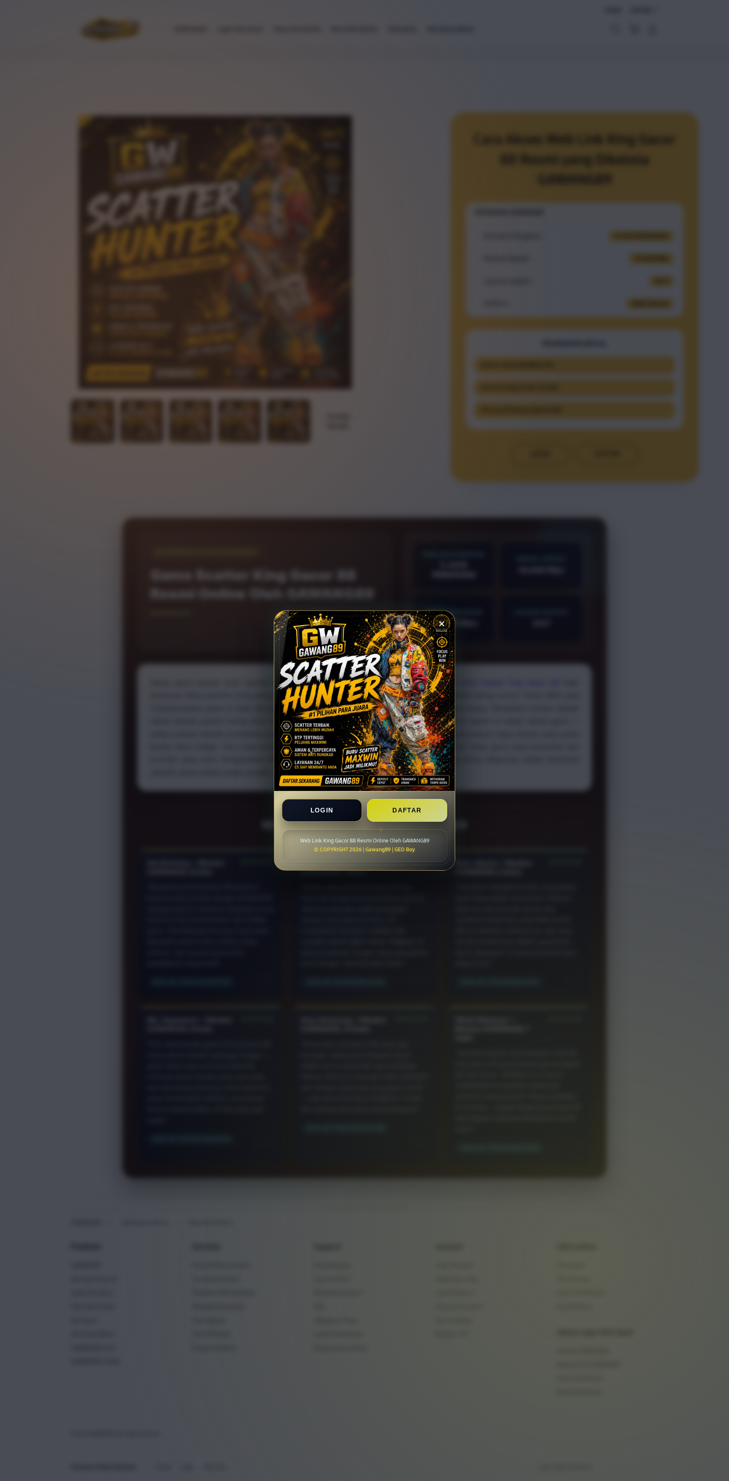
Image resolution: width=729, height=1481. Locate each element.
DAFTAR (406, 810)
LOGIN (322, 810)
